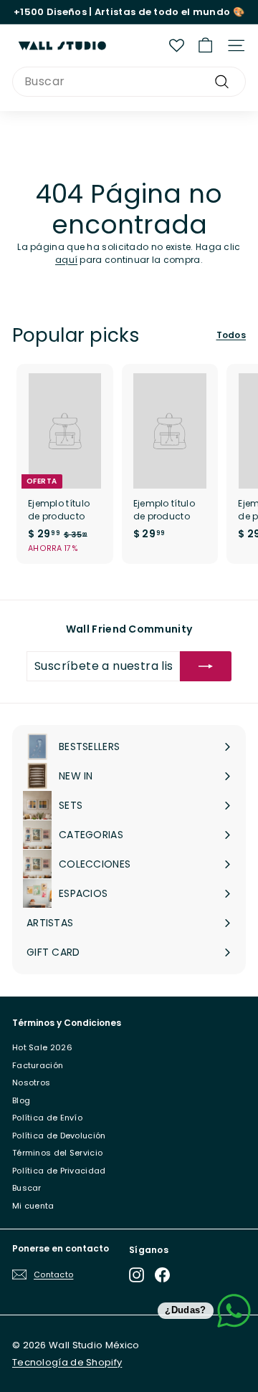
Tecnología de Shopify (67, 1362)
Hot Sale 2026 (42, 1047)
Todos (231, 335)
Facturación (37, 1065)
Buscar (27, 1188)
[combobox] (129, 82)
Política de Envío (47, 1117)
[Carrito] (205, 45)
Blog (21, 1100)
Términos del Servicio (57, 1152)
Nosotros (31, 1082)
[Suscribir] (205, 666)
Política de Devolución (59, 1135)
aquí (66, 260)
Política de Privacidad (59, 1170)
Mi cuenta (33, 1205)
